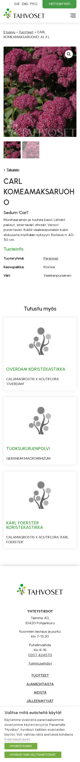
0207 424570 (40, 655)
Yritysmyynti (59, 4)
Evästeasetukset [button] (17, 739)
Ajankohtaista (40, 684)
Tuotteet (26, 32)
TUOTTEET (40, 675)
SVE (17, 4)
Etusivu (9, 32)
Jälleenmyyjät (40, 701)
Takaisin (12, 169)
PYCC (34, 4)
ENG (25, 4)
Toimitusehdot (40, 663)
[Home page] (40, 589)
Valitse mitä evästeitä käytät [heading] (33, 712)
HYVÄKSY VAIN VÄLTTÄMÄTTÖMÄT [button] (33, 755)
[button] (69, 54)
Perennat (51, 258)
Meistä (40, 692)
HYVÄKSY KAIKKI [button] (21, 746)
